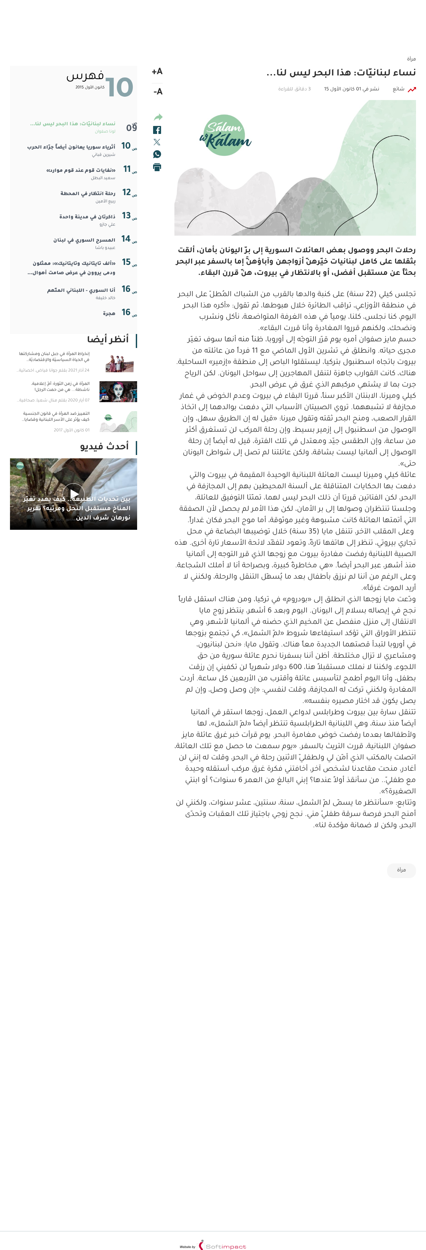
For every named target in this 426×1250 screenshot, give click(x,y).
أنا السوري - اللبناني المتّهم (81, 291)
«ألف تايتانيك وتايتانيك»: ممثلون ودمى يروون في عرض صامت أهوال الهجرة (73, 270)
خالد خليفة (105, 298)
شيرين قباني (103, 155)
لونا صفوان (105, 132)
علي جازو (107, 225)
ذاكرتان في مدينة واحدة (87, 217)
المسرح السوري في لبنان (84, 241)
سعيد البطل (103, 178)
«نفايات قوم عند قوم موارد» (80, 171)
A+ (157, 73)
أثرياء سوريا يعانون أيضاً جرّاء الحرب (71, 148)
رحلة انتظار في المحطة (88, 194)
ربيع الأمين (105, 201)
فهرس (85, 77)
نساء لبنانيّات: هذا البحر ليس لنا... (72, 124)
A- (158, 93)
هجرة (109, 314)
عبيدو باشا (105, 248)
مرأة (401, 870)
